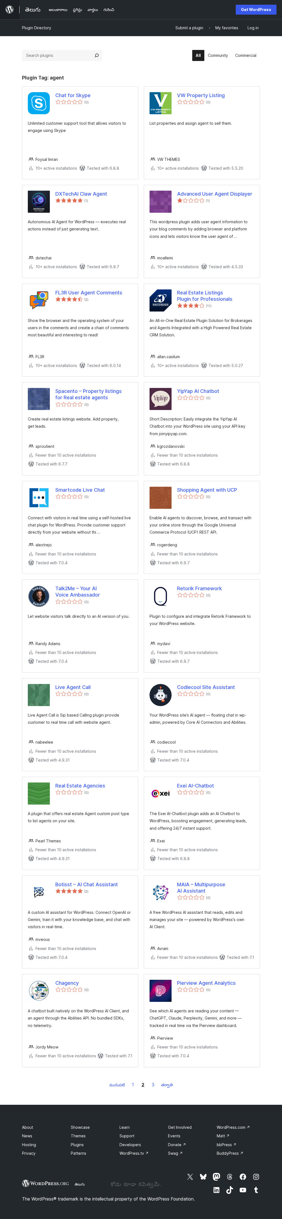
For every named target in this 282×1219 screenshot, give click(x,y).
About (27, 1127)
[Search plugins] (96, 55)
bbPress (227, 1144)
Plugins (77, 1144)
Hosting (29, 1144)
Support (127, 1135)
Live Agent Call (73, 687)
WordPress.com (233, 1127)
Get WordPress (256, 9)
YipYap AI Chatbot (198, 391)
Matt (223, 1135)
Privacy (29, 1153)
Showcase (80, 1127)
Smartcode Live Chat (80, 490)
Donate (177, 1144)
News (27, 1135)
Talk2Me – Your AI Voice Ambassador (77, 591)
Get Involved (180, 1127)
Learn (125, 1127)
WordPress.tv (134, 1153)
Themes (78, 1135)
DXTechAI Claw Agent (81, 194)
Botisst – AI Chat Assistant (86, 884)
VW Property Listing (201, 95)
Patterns (78, 1153)
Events (174, 1135)
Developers (130, 1144)
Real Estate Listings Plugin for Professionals (204, 296)
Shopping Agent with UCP (207, 490)
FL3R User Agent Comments (88, 293)
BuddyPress (230, 1153)
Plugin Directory (36, 27)
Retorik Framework (199, 588)
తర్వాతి (167, 1084)
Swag (175, 1153)
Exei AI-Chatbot (195, 786)
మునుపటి (117, 1084)
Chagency (67, 983)
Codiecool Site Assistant (206, 687)
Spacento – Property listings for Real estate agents (88, 394)
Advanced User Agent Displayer (214, 194)
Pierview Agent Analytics (206, 983)
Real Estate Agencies (80, 786)
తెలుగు (80, 1184)
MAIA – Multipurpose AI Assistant (201, 888)
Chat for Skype (73, 95)
